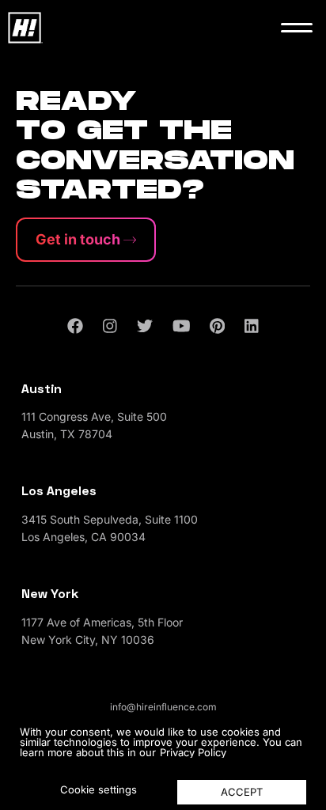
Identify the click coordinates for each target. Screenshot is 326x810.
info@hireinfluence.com (163, 707)
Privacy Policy (193, 752)
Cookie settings (98, 789)
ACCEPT (242, 791)
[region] (163, 762)
